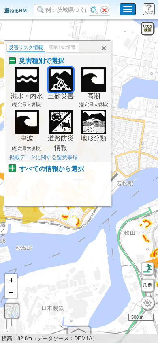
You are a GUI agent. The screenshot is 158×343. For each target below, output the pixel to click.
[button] (11, 280)
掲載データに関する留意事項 (43, 157)
